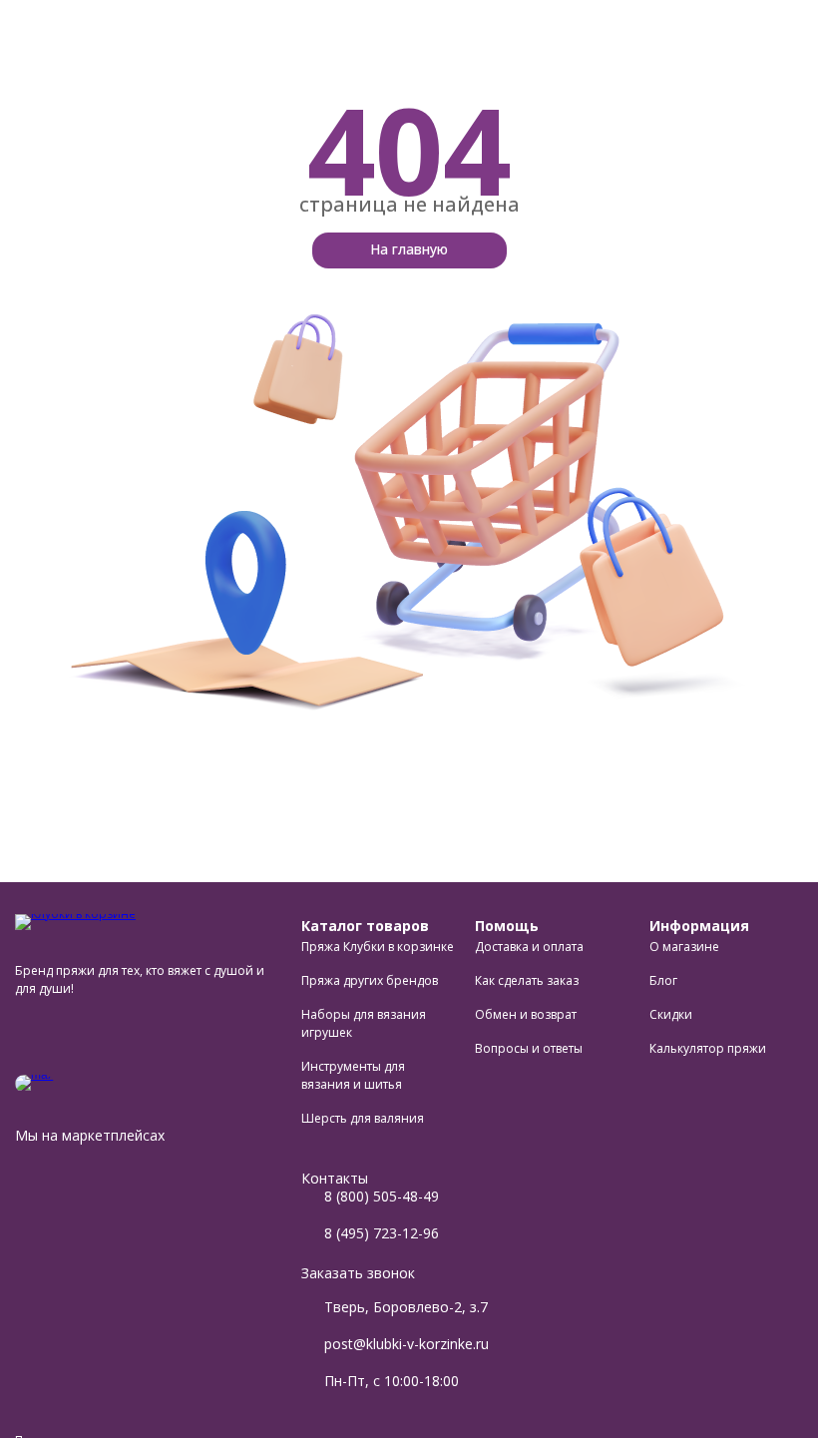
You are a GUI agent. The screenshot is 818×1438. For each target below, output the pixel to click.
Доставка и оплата (529, 946)
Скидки (670, 1014)
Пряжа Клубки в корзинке (377, 946)
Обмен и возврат (526, 1014)
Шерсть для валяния (362, 1118)
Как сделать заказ (527, 980)
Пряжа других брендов (369, 980)
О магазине (684, 946)
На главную (409, 249)
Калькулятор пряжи (707, 1048)
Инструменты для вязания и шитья (353, 1075)
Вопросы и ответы (529, 1048)
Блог (663, 980)
